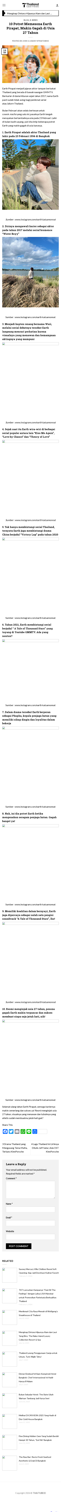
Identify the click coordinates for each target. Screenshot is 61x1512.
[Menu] (4, 5)
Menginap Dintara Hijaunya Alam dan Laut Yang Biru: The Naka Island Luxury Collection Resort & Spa (30, 13)
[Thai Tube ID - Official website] (30, 5)
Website (10, 1231)
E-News (33, 20)
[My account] (57, 5)
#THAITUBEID (43, 41)
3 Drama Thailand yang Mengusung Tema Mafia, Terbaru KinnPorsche (14, 1148)
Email (9, 1217)
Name (9, 1204)
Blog (26, 20)
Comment (11, 1178)
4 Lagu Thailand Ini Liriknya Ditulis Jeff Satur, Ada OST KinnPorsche (45, 1148)
